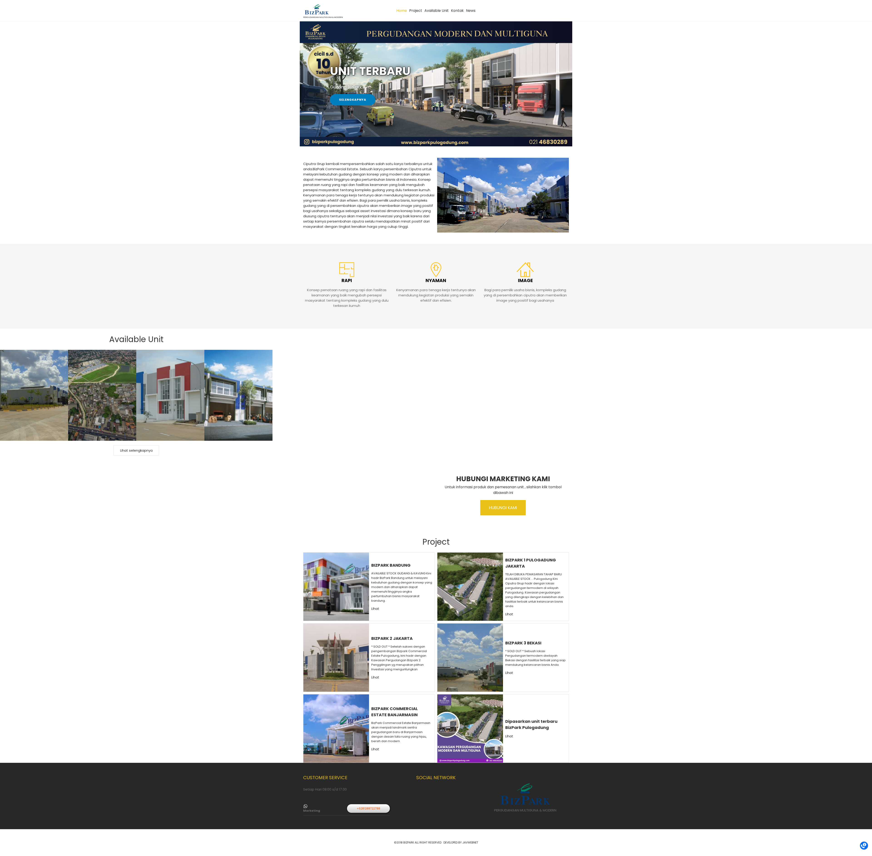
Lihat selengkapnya (136, 450)
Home (401, 10)
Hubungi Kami (503, 508)
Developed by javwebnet (460, 842)
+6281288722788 (368, 808)
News (471, 10)
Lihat (375, 608)
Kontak (457, 10)
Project (415, 10)
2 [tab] (436, 139)
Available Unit (436, 10)
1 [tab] (429, 139)
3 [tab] (443, 139)
